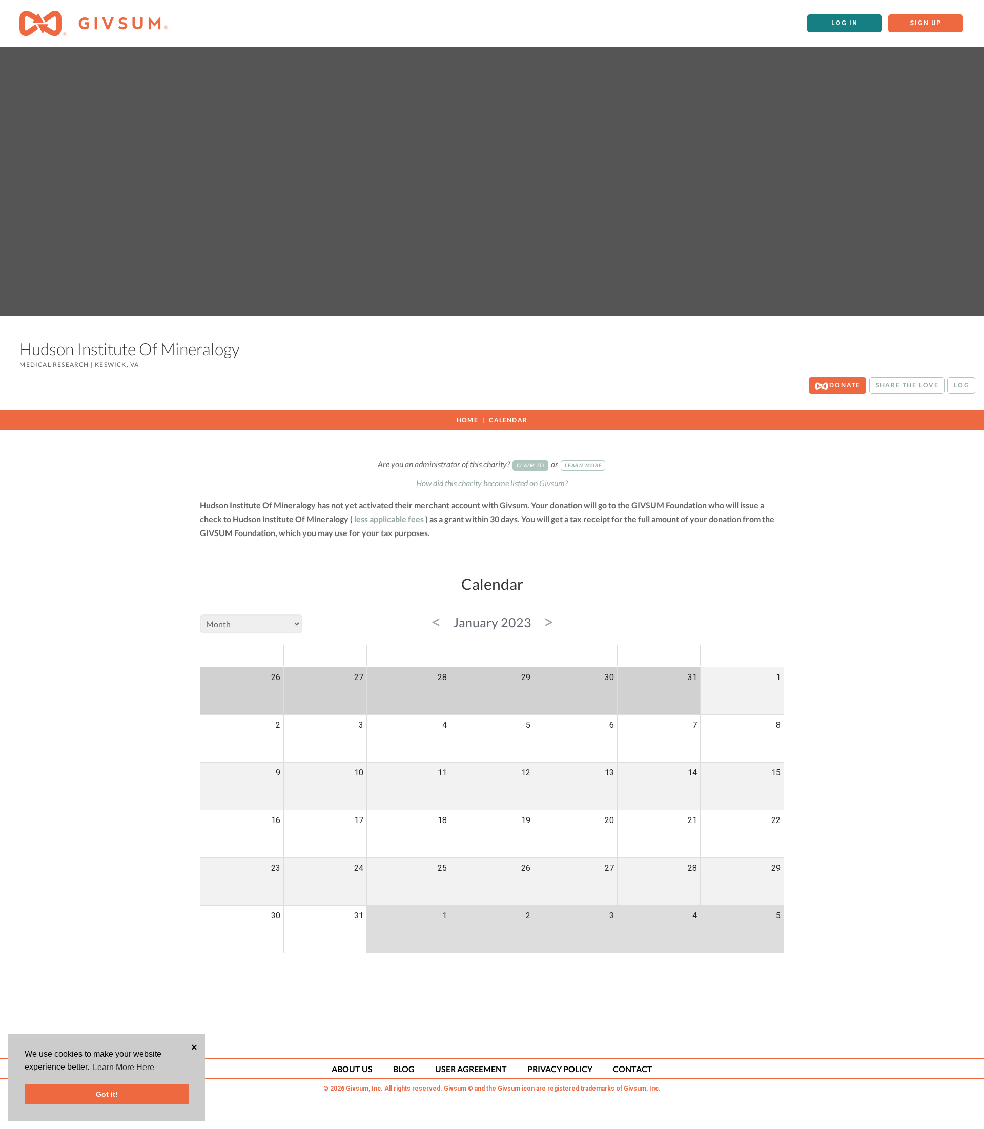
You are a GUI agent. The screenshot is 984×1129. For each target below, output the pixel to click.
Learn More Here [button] (123, 1067)
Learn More (583, 465)
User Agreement (471, 1069)
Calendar (508, 420)
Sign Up (925, 23)
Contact (632, 1069)
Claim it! (531, 465)
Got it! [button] (107, 1094)
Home (467, 420)
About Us (352, 1069)
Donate (844, 385)
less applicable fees (389, 519)
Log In (844, 23)
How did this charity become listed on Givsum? (492, 483)
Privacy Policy (559, 1069)
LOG (961, 385)
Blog (404, 1069)
